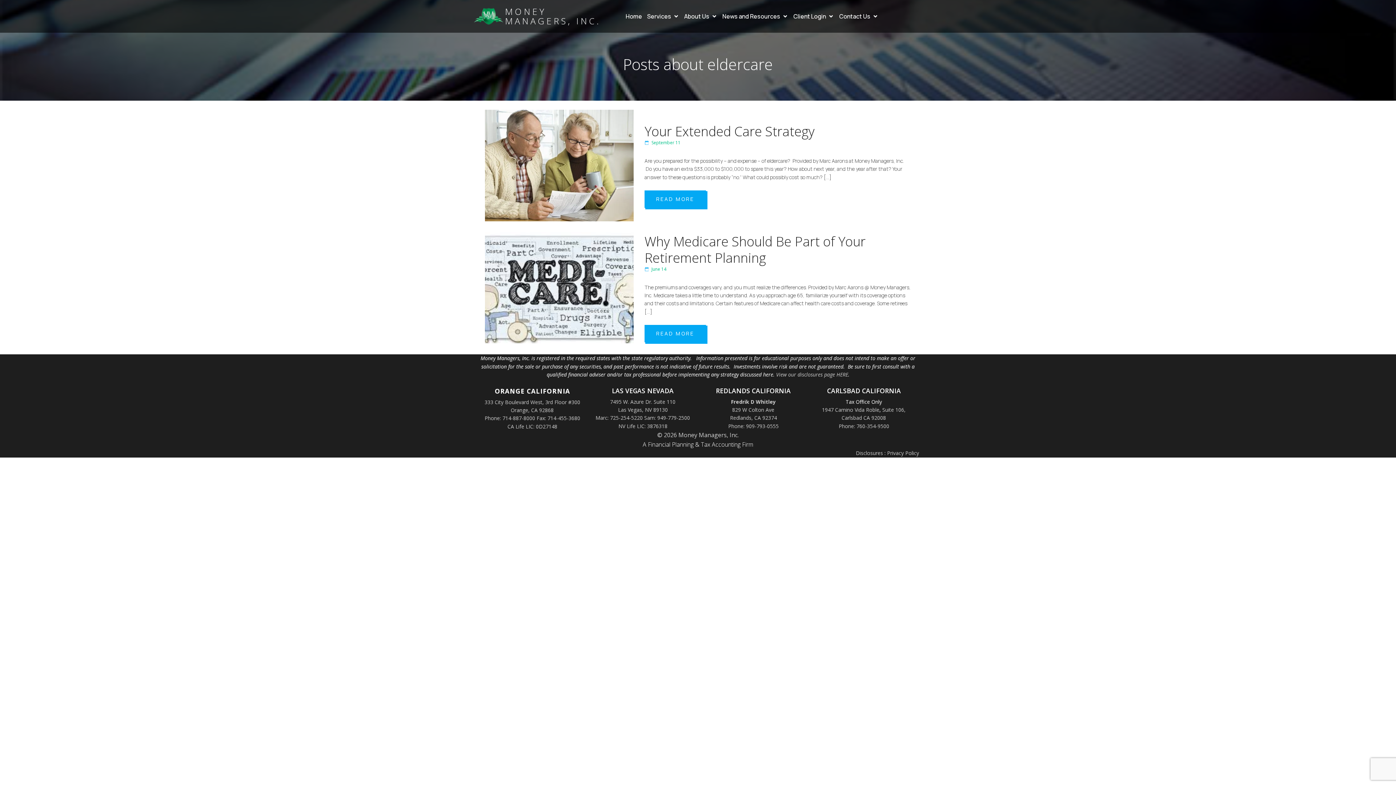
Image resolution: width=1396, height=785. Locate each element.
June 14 (658, 269)
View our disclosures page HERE (812, 374)
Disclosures (869, 453)
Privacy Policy (903, 453)
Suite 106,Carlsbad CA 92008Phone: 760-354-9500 (872, 418)
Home (634, 16)
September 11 (666, 143)
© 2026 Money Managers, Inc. (698, 435)
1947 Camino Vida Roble (850, 409)
